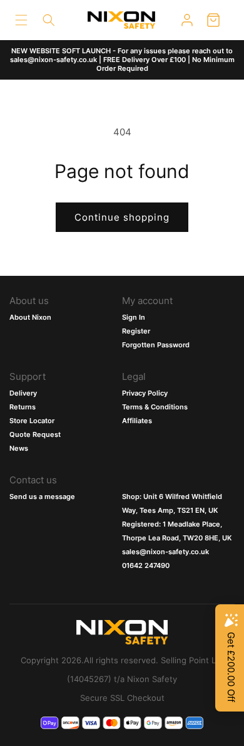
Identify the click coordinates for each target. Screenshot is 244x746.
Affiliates (137, 420)
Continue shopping (122, 217)
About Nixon (30, 317)
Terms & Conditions (155, 406)
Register (136, 331)
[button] (21, 20)
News (18, 448)
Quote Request (35, 434)
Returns (22, 406)
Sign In (133, 317)
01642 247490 (146, 565)
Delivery (23, 393)
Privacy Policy (145, 393)
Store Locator (31, 420)
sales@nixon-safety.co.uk (165, 551)
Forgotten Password (156, 344)
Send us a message (42, 496)
